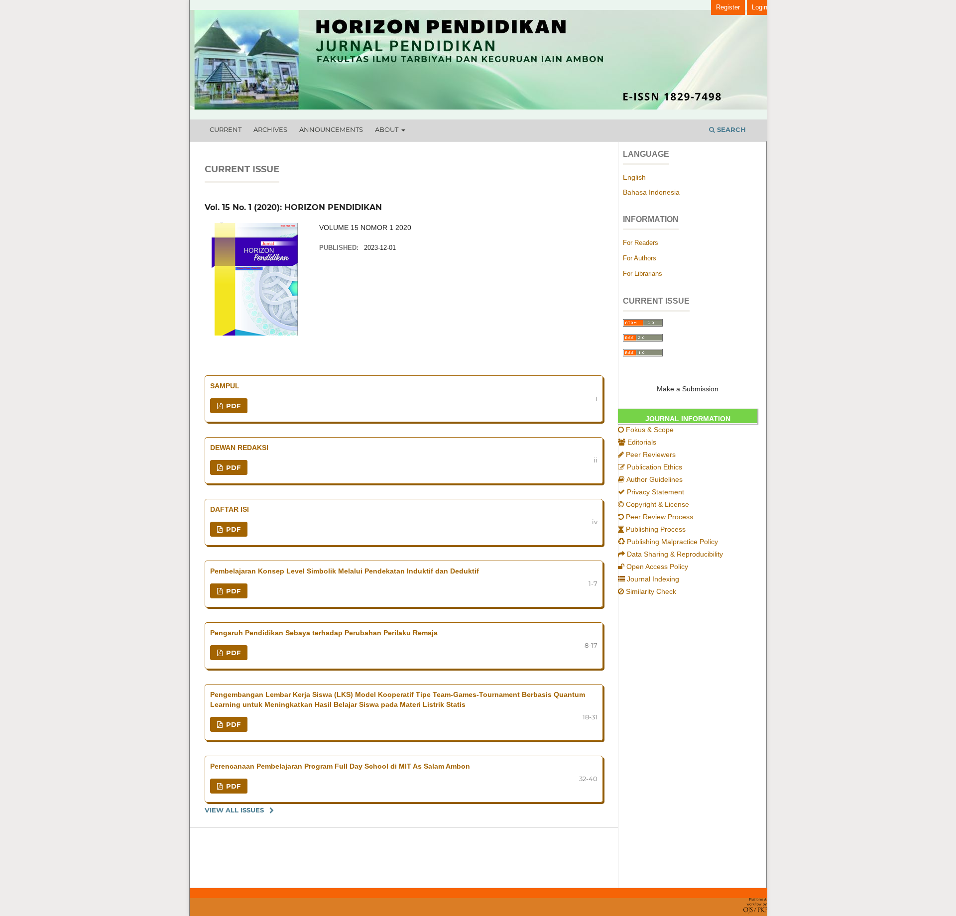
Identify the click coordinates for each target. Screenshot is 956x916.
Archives (270, 129)
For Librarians (642, 273)
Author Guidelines (654, 479)
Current (225, 129)
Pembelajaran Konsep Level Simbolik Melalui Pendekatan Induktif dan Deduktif (344, 571)
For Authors (639, 258)
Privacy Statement (655, 492)
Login (759, 7)
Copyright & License (657, 504)
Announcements (331, 129)
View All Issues (234, 810)
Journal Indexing (653, 579)
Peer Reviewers (651, 454)
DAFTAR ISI (229, 509)
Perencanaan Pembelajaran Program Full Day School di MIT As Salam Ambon (340, 766)
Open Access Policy (657, 567)
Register (728, 7)
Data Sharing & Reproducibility (675, 554)
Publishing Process (656, 529)
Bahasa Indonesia (651, 192)
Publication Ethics (654, 467)
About (387, 129)
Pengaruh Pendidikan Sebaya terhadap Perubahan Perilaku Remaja (324, 633)
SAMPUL (224, 386)
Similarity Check (651, 591)
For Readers (640, 242)
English (634, 177)
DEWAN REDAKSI (239, 448)
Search (730, 129)
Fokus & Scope (650, 430)
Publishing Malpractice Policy (672, 542)
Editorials (641, 442)
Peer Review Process (659, 517)
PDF (232, 406)
